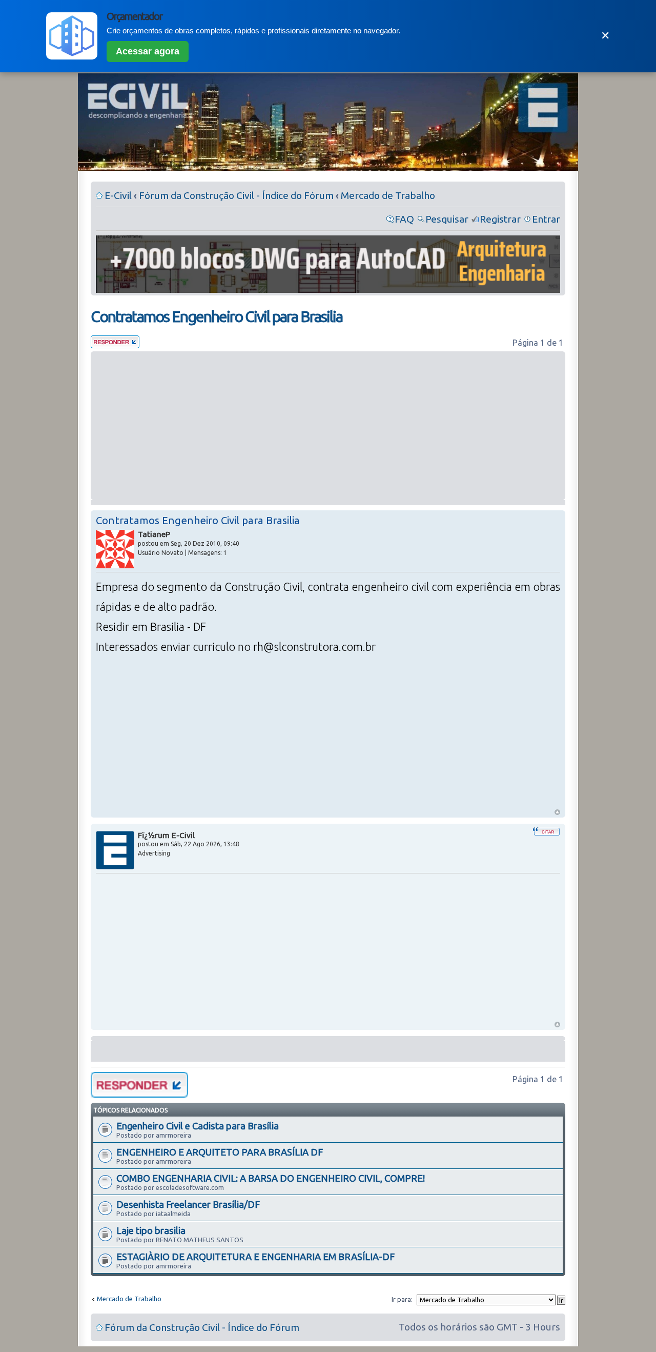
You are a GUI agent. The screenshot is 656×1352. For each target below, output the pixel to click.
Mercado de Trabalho (388, 195)
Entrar (546, 219)
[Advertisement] (328, 426)
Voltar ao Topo (557, 812)
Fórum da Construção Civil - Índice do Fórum (236, 195)
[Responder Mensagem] (115, 345)
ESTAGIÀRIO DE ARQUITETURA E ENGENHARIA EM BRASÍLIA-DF (255, 1256)
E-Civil (118, 195)
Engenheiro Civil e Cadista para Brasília (197, 1126)
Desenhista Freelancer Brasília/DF (188, 1204)
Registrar (500, 219)
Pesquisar (446, 219)
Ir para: (402, 1299)
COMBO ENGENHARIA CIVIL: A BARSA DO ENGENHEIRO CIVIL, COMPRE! (270, 1178)
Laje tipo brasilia (151, 1230)
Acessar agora (147, 51)
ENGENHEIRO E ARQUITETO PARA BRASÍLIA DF (219, 1152)
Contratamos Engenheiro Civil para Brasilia (216, 316)
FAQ (404, 219)
